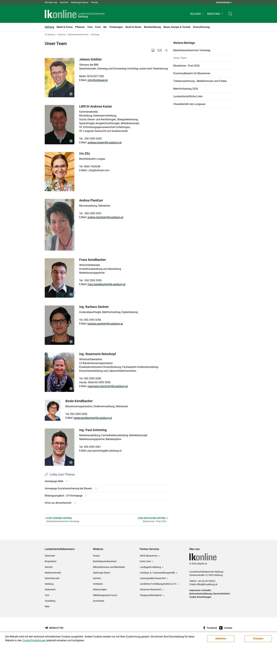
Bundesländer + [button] (224, 2)
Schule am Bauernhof (150, 589)
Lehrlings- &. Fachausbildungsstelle (157, 572)
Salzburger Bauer (79, 2)
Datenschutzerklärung (200, 593)
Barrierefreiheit (221, 593)
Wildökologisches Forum (105, 595)
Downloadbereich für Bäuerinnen (191, 73)
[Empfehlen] (160, 50)
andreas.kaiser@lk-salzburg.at (105, 142)
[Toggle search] (230, 14)
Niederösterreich (53, 572)
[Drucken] (153, 50)
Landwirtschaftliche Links (187, 96)
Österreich (50, 555)
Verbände (98, 584)
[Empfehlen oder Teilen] (166, 50)
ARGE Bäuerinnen (148, 555)
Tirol (47, 595)
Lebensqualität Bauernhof (153, 578)
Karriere (64, 2)
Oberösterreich (52, 578)
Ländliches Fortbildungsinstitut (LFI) (158, 584)
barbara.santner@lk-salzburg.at (105, 323)
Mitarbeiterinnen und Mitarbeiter (109, 567)
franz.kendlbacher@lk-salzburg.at (106, 284)
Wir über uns (51, 2)
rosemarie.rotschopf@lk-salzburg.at (108, 386)
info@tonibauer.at (98, 80)
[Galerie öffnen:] (59, 77)
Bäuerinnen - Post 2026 (186, 65)
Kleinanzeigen (100, 589)
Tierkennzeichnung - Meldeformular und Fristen (200, 81)
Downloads (98, 601)
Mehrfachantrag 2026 (185, 88)
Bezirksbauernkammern (105, 561)
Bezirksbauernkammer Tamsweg (191, 50)
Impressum (195, 590)
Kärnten (49, 567)
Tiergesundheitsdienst (151, 595)
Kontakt (206, 590)
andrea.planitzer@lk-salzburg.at (105, 217)
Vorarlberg (50, 601)
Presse (94, 2)
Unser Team (180, 58)
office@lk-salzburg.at (207, 584)
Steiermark (50, 589)
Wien (47, 606)
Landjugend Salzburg (150, 567)
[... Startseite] (75, 14)
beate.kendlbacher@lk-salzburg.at (93, 417)
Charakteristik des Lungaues (189, 104)
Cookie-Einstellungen (200, 597)
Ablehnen (220, 638)
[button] (197, 14)
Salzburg (49, 584)
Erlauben (258, 638)
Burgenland (50, 561)
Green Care (145, 561)
